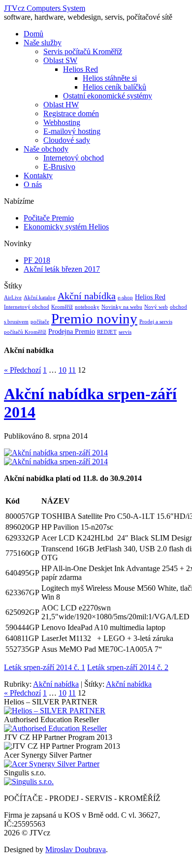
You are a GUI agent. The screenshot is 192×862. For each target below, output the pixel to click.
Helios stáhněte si (110, 78)
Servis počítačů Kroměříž (82, 51)
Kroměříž (62, 307)
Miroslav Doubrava (75, 849)
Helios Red (80, 69)
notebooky (87, 307)
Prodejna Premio (71, 331)
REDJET (107, 332)
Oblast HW (61, 104)
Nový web (156, 307)
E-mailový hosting (71, 131)
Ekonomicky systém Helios (66, 227)
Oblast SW (60, 60)
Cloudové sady (66, 140)
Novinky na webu (121, 307)
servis (125, 332)
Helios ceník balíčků (114, 87)
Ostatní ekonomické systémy (107, 96)
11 (72, 370)
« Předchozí (22, 370)
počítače (40, 321)
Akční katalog (40, 297)
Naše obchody (46, 149)
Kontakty (38, 175)
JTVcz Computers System (44, 8)
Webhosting (61, 122)
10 (62, 370)
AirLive (13, 297)
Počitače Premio (49, 218)
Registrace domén (71, 113)
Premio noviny (94, 318)
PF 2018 (37, 260)
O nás (33, 184)
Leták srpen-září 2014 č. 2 (127, 667)
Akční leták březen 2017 (62, 269)
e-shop (125, 297)
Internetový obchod (73, 158)
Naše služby (43, 42)
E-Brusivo (59, 166)
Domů (33, 34)
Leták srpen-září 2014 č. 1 (44, 667)
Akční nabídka (87, 295)
